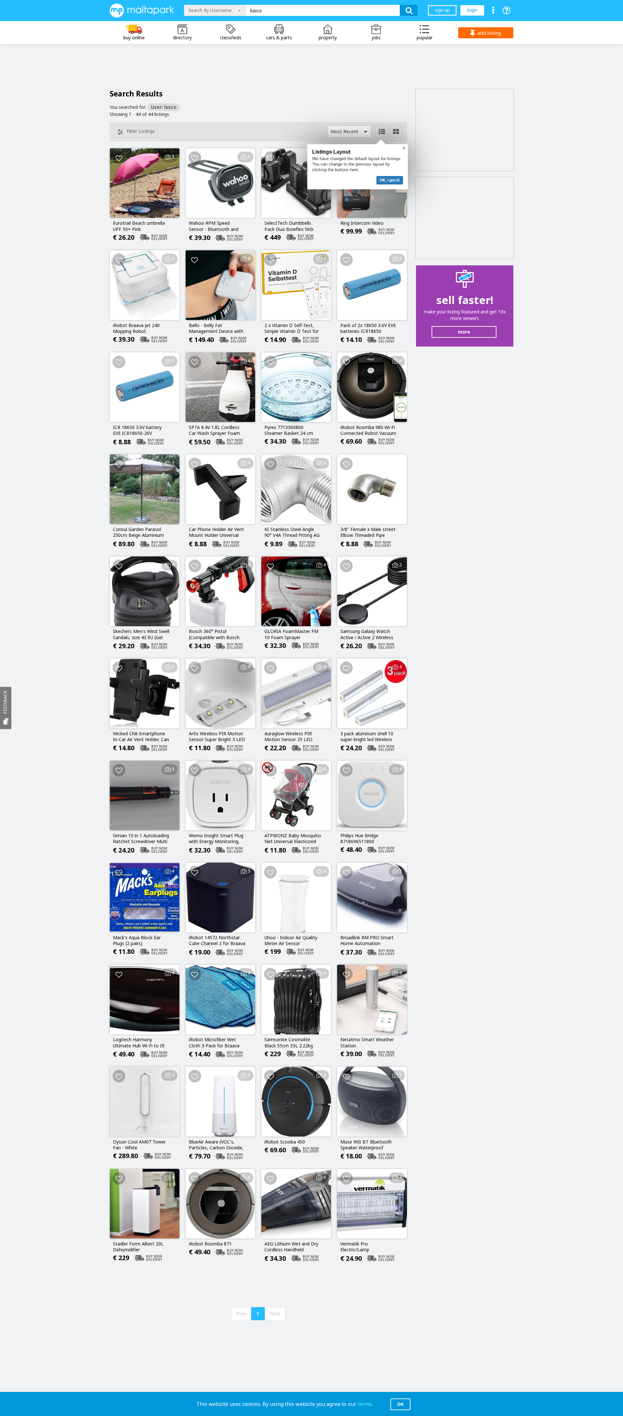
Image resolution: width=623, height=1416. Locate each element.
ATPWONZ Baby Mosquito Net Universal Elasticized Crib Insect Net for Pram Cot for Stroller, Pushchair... (292, 839)
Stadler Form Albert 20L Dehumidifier (138, 1247)
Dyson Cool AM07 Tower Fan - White (139, 1145)
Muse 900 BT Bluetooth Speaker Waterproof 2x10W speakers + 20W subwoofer (366, 1145)
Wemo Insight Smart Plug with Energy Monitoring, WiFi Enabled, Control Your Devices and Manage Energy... (217, 839)
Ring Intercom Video (362, 223)
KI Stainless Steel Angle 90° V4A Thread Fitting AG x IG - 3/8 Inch (292, 532)
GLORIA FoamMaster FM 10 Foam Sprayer (291, 634)
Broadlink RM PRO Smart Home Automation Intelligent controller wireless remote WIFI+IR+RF (367, 941)
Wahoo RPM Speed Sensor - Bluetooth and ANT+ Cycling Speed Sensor (213, 226)
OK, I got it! (390, 180)
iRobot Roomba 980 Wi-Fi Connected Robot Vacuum (368, 430)
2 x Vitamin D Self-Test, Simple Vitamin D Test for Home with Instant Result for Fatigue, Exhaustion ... (291, 328)
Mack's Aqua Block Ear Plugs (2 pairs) (137, 940)
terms (365, 1404)
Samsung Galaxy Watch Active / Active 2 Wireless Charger (366, 634)
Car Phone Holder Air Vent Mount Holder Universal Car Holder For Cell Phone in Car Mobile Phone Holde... (216, 532)
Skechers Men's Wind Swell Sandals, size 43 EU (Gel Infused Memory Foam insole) (141, 634)
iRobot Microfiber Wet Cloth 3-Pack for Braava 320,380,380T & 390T (214, 1043)
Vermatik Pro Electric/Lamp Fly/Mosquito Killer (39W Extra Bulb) (366, 1247)
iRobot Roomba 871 (210, 1244)
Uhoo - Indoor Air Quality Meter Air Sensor (290, 940)
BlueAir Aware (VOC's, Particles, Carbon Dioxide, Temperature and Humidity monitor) (216, 1145)
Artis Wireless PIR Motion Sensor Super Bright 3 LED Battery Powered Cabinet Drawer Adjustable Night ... (217, 737)
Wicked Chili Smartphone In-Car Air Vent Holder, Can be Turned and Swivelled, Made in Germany (141, 737)
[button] (349, 131)
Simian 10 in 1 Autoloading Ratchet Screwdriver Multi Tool (141, 839)
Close (404, 148)
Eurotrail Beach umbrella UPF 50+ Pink (139, 226)
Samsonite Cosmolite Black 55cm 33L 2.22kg (288, 1042)
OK (400, 1404)
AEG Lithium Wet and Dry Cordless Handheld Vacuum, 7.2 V (291, 1247)
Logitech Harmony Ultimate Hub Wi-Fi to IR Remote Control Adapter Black (139, 1043)
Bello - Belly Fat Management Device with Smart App (216, 328)
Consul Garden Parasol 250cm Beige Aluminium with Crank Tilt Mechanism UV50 (141, 532)
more (464, 332)
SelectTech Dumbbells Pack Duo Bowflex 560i (288, 226)
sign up (442, 10)
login (472, 10)
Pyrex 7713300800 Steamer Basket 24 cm (288, 430)
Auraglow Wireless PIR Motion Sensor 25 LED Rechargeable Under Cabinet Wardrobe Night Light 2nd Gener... (290, 737)
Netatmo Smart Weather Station (367, 1042)
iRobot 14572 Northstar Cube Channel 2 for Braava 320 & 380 (217, 941)
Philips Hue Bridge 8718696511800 (359, 838)
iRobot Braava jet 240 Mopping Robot (136, 328)
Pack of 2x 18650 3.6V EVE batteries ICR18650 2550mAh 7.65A (368, 328)
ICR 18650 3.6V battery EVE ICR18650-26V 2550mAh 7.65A (137, 430)
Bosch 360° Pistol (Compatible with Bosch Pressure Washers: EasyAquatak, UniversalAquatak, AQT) (214, 634)
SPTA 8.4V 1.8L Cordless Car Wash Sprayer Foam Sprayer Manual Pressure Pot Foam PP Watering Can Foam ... (215, 430)
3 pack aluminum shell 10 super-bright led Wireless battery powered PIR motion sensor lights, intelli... (366, 737)
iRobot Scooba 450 (284, 1142)
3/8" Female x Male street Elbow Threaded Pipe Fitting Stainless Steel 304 (368, 532)
